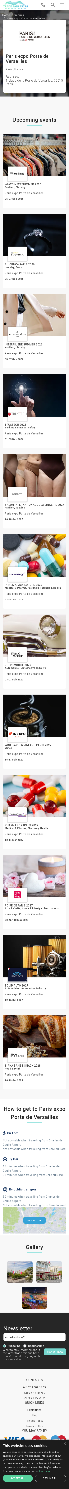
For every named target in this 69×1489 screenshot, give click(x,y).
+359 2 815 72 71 (34, 1398)
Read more (45, 1471)
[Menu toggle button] (62, 5)
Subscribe (14, 1345)
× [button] (64, 1443)
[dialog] (34, 1464)
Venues (19, 15)
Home (6, 15)
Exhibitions (34, 1409)
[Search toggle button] (52, 5)
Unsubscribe (36, 1345)
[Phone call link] (43, 5)
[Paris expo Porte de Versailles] (20, 1272)
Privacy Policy (35, 1420)
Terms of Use (34, 1426)
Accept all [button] (18, 1478)
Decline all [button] (50, 1478)
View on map (34, 1220)
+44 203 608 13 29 (35, 1387)
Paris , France (14, 69)
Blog (34, 1415)
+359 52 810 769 (34, 1392)
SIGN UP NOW (55, 1351)
